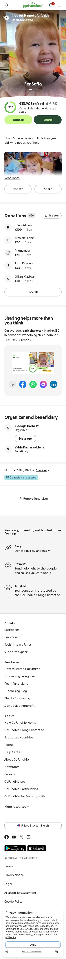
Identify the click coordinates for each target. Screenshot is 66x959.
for (30, 18)
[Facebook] (22, 384)
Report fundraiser (35, 498)
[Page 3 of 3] (36, 89)
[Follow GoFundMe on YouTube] (14, 837)
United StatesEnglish (35, 825)
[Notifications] (50, 5)
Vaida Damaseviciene (29, 447)
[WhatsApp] (33, 384)
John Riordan (24, 263)
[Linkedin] (53, 384)
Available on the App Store (36, 848)
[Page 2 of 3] (33, 89)
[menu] (59, 5)
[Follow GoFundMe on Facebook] (6, 837)
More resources (15, 806)
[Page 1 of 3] (30, 89)
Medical (41, 470)
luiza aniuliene (24, 238)
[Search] (6, 5)
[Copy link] (12, 384)
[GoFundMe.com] (33, 5)
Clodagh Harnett (27, 426)
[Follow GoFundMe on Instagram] (28, 837)
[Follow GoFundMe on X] (21, 837)
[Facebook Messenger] (43, 384)
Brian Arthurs (23, 225)
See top (53, 215)
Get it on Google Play (15, 848)
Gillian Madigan (25, 276)
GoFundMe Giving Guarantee (40, 595)
